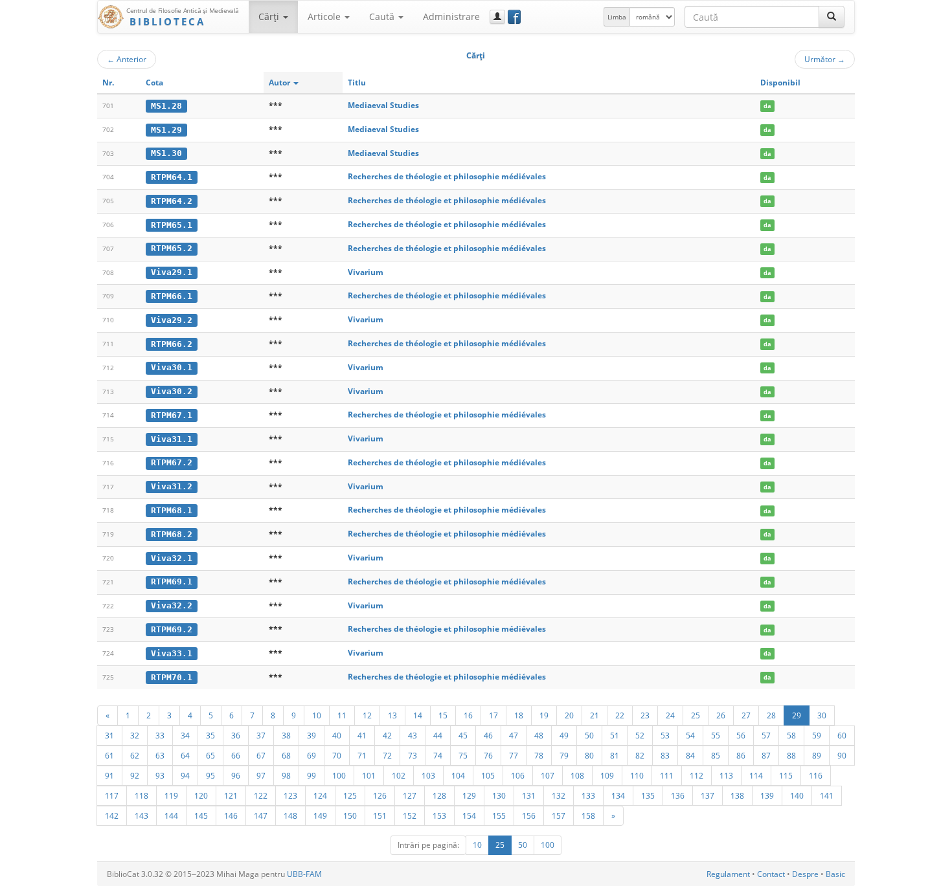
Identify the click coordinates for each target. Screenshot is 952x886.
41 (362, 735)
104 (458, 775)
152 (409, 815)
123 (290, 795)
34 (185, 735)
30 (821, 715)
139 (767, 795)
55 (715, 735)
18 (518, 715)
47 (513, 735)
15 (443, 715)
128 (439, 795)
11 (341, 715)
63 (159, 755)
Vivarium (365, 272)
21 (594, 715)
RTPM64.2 (171, 201)
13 (392, 715)
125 (350, 795)
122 (260, 795)
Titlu (357, 82)
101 (369, 775)
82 (639, 755)
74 (437, 755)
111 (667, 775)
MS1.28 (166, 106)
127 (409, 795)
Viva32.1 (171, 558)
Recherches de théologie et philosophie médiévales (447, 176)
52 (639, 735)
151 (380, 815)
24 (670, 715)
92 (134, 775)
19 (544, 715)
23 (645, 715)
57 (766, 735)
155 (499, 815)
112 (696, 775)
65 (210, 755)
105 (488, 775)
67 (261, 755)
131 (529, 795)
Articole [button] (325, 16)
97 (261, 775)
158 (588, 815)
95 (210, 775)
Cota (154, 82)
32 (134, 735)
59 (816, 735)
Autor (280, 82)
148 (290, 815)
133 (588, 795)
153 (439, 815)
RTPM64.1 (171, 177)
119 (171, 795)
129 (469, 795)
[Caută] (831, 17)
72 (387, 755)
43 (412, 735)
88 (791, 755)
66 (235, 755)
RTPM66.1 (171, 296)
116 (815, 775)
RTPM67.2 (171, 462)
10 (316, 715)
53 (665, 735)
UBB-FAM (304, 874)
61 (109, 755)
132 (558, 795)
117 (112, 795)
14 (417, 715)
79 (564, 755)
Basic (835, 874)
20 (569, 715)
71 (362, 755)
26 (720, 715)
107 (547, 775)
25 (695, 715)
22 (619, 715)
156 (529, 815)
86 (740, 755)
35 (210, 735)
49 (564, 735)
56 (740, 735)
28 (771, 715)
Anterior (126, 59)
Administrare (451, 16)
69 (311, 755)
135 (648, 795)
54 (690, 735)
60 (841, 735)
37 (261, 735)
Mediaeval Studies (383, 105)
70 (336, 755)
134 (618, 795)
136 (678, 795)
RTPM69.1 (171, 581)
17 (493, 715)
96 (235, 775)
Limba (616, 16)
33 (159, 735)
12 (367, 715)
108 (577, 775)
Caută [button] (383, 16)
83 (665, 755)
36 (235, 735)
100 (339, 775)
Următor (824, 59)
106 (518, 775)
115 (786, 775)
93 (159, 775)
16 (468, 715)
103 (428, 775)
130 (499, 795)
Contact (771, 874)
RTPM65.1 (171, 225)
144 (171, 815)
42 (387, 735)
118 (141, 795)
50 (589, 735)
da (767, 106)
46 (488, 735)
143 (141, 815)
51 (614, 735)
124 (320, 795)
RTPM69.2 (171, 629)
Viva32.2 (171, 605)
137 (707, 795)
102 (398, 775)
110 (637, 775)
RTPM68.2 (171, 534)
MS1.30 (166, 153)
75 (463, 755)
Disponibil (780, 82)
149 (320, 815)
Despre (805, 874)
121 (231, 795)
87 (766, 755)
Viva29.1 (171, 272)
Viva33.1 (171, 653)
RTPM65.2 (171, 248)
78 (538, 755)
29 (796, 715)
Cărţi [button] (270, 16)
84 (690, 755)
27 (746, 715)
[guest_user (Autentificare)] (497, 17)
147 (260, 815)
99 (311, 775)
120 (201, 795)
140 (797, 795)
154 (469, 815)
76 (488, 755)
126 (380, 795)
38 (286, 735)
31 (109, 735)
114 (756, 775)
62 (134, 755)
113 (726, 775)
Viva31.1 (171, 439)
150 (350, 815)
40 (336, 735)
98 (286, 775)
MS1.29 (166, 130)
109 (607, 775)
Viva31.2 (171, 486)
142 (112, 815)
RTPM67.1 (171, 415)
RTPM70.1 (171, 677)
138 (737, 795)
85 (715, 755)
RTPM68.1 (171, 510)
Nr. (108, 82)
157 (558, 815)
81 (614, 755)
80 (589, 755)
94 (185, 775)
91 (109, 775)
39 (311, 735)
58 (791, 735)
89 (816, 755)
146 (231, 815)
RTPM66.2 (171, 344)
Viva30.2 (171, 391)
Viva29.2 (171, 320)
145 (201, 815)
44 (437, 735)
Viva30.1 (171, 367)
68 (286, 755)
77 (513, 755)
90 (841, 755)
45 (463, 735)
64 (185, 755)
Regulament (728, 874)
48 (538, 735)
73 (412, 755)
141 (826, 795)
